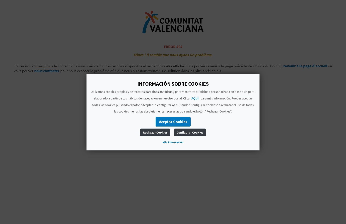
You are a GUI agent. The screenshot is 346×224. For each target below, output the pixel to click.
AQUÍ (195, 98)
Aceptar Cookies (173, 121)
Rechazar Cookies (155, 132)
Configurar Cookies (190, 132)
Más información (173, 142)
